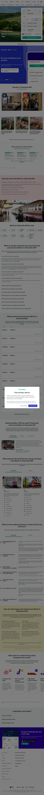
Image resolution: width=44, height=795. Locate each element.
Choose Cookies (23, 405)
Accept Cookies (32, 405)
